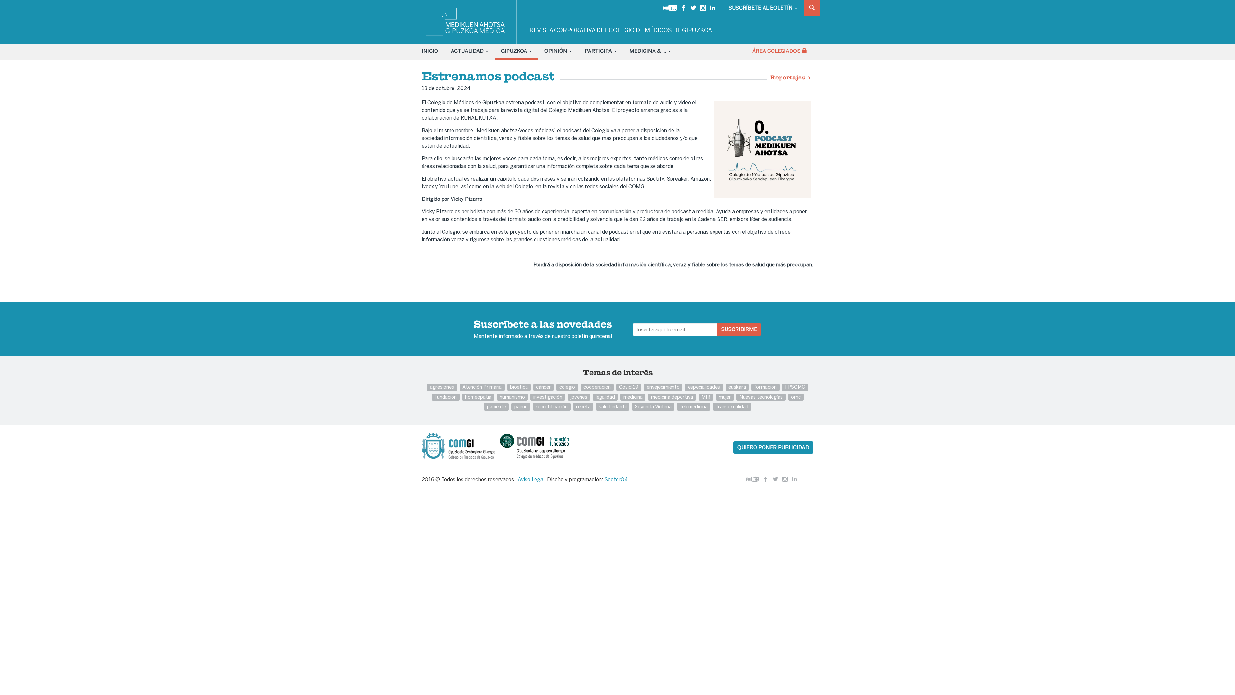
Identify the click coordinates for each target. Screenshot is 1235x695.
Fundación (446, 397)
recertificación (552, 406)
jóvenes (579, 397)
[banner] (466, 22)
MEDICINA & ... (648, 51)
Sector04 (616, 479)
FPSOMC (795, 387)
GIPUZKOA (514, 51)
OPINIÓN (556, 51)
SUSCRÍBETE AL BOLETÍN (761, 8)
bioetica (519, 387)
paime (520, 406)
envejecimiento (663, 387)
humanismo (512, 397)
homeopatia (478, 397)
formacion (765, 387)
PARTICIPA (599, 51)
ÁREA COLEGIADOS (777, 51)
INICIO (430, 51)
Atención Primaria (482, 387)
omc (796, 397)
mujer (725, 397)
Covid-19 (628, 387)
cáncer (543, 387)
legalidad (605, 397)
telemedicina (694, 406)
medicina (633, 397)
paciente (496, 406)
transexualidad (732, 406)
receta (583, 406)
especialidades (704, 387)
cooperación (597, 387)
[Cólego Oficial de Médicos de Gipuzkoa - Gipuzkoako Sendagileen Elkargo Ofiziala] (460, 445)
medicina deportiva (672, 397)
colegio (567, 387)
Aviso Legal (531, 479)
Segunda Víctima (653, 406)
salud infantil (613, 406)
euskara (737, 387)
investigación (547, 397)
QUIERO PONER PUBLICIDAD (773, 447)
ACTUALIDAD (468, 51)
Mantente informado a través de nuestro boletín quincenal (543, 329)
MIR (705, 397)
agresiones (442, 387)
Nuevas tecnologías (761, 397)
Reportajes (788, 78)
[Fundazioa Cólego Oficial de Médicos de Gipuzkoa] (540, 445)
